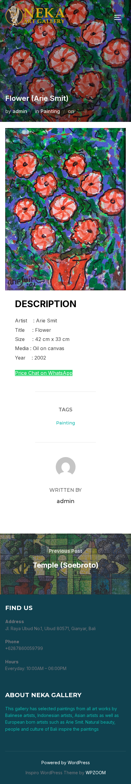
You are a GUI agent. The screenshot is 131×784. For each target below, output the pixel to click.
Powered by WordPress (65, 762)
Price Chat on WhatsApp (44, 373)
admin (19, 111)
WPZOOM (96, 772)
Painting (50, 111)
